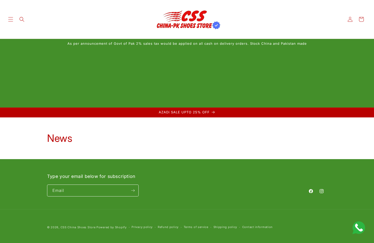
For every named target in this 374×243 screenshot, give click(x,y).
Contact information (257, 227)
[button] (10, 19)
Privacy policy (142, 227)
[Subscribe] (132, 190)
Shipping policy (225, 227)
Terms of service (196, 227)
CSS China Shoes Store (78, 227)
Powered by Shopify (111, 227)
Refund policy (168, 227)
